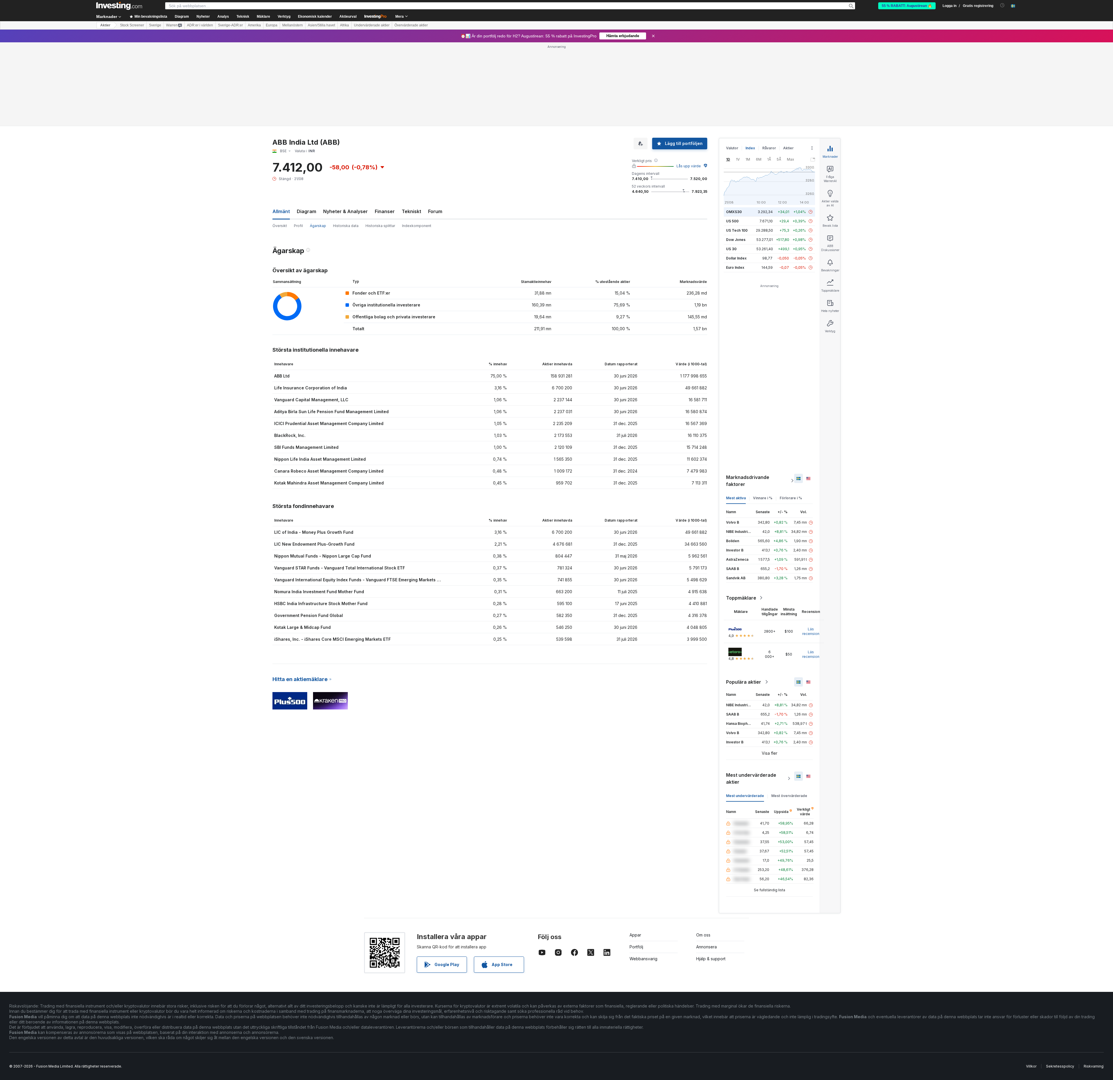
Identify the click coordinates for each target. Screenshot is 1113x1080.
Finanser (385, 211)
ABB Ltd (282, 375)
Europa (271, 25)
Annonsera (706, 946)
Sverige (155, 25)
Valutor (732, 148)
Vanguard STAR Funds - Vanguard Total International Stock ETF (339, 567)
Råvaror (769, 148)
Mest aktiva (736, 498)
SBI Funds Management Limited (306, 447)
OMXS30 (734, 212)
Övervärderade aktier (411, 25)
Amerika (254, 25)
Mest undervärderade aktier (751, 778)
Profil (298, 226)
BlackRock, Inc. (289, 435)
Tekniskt (411, 211)
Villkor (1031, 1066)
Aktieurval (348, 16)
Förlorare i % (791, 498)
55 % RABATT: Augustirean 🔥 (907, 6)
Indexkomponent (416, 226)
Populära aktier (743, 682)
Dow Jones (735, 239)
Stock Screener (132, 25)
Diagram (306, 211)
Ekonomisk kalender (315, 16)
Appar (635, 934)
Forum (435, 211)
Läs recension (810, 631)
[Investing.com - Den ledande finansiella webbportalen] (119, 6)
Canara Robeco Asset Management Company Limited (328, 471)
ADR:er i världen (200, 25)
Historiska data (346, 226)
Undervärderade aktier (372, 25)
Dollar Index (736, 258)
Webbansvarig (643, 958)
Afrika (344, 25)
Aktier (105, 25)
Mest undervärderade (745, 796)
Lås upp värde (688, 166)
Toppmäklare (741, 598)
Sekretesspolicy (1060, 1066)
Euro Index (735, 267)
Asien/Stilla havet (321, 25)
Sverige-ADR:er (230, 25)
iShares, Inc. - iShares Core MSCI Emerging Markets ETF (332, 639)
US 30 (731, 249)
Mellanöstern (292, 25)
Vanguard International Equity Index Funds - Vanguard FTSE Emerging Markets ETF (359, 579)
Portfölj (636, 946)
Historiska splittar (380, 226)
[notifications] (1002, 5)
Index (750, 148)
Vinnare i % (762, 498)
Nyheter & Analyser (345, 211)
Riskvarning (1093, 1066)
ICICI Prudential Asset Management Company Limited (328, 423)
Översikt (279, 226)
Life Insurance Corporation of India (310, 387)
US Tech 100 (737, 230)
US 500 (732, 221)
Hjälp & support (710, 958)
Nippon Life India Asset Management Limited (320, 459)
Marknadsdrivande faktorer (747, 480)
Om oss (703, 934)
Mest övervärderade (789, 796)
